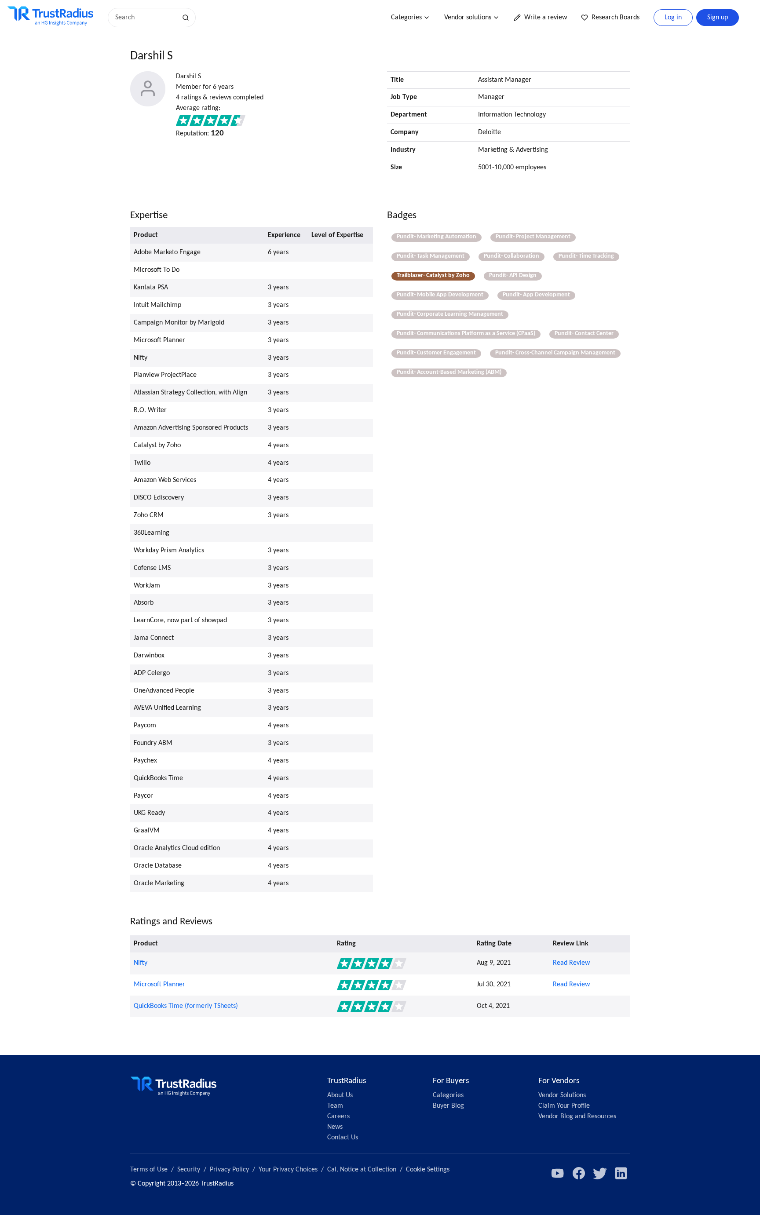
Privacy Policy (229, 1169)
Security (188, 1169)
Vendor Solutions (562, 1095)
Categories (406, 17)
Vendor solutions (467, 17)
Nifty (140, 963)
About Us (340, 1095)
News (335, 1127)
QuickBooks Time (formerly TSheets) (186, 1006)
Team (335, 1105)
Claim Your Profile (564, 1105)
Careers (338, 1116)
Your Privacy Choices (288, 1169)
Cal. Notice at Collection (361, 1169)
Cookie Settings (427, 1169)
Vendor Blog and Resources (577, 1116)
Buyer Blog (448, 1105)
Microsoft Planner (159, 984)
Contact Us (342, 1137)
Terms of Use (149, 1169)
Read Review (571, 963)
